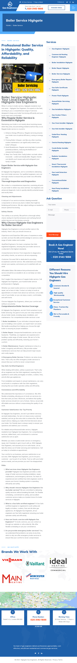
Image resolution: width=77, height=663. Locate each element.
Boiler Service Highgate (61, 74)
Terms (60, 660)
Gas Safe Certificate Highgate (60, 89)
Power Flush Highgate (60, 96)
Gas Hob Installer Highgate (62, 129)
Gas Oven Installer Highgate (62, 123)
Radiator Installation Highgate (59, 157)
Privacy (55, 660)
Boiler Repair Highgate (60, 68)
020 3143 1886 (35, 8)
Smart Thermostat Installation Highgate (59, 165)
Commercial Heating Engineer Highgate (59, 56)
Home (8, 25)
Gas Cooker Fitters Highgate (59, 116)
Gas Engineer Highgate (60, 49)
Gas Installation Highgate (61, 109)
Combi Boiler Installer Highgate (60, 149)
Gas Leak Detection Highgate (59, 173)
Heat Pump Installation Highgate (60, 189)
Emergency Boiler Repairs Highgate (62, 81)
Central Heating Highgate (61, 142)
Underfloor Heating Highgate (59, 135)
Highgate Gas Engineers (29, 660)
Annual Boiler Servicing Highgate (61, 102)
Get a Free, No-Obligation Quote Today (61, 250)
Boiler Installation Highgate (62, 62)
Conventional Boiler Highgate (59, 181)
